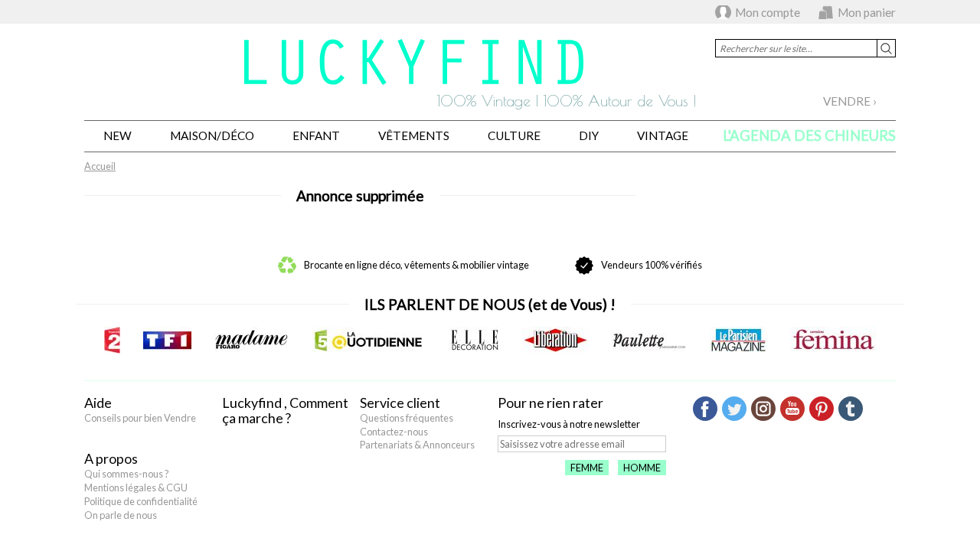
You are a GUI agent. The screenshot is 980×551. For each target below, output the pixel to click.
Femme (586, 467)
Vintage (662, 135)
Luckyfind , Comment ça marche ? (285, 410)
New (117, 135)
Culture (514, 135)
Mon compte (767, 12)
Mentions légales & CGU (136, 487)
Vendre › (850, 101)
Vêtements (413, 135)
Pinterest (821, 408)
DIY (589, 135)
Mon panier (867, 12)
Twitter (734, 408)
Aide (98, 402)
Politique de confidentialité (141, 501)
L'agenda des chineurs (809, 135)
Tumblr (850, 408)
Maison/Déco (212, 135)
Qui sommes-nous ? (126, 474)
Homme (642, 467)
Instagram (763, 408)
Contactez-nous (394, 431)
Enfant (316, 135)
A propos (111, 458)
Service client (400, 402)
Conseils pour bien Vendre (140, 418)
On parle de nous (120, 515)
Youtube (792, 408)
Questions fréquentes (406, 418)
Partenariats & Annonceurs (417, 445)
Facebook (705, 408)
